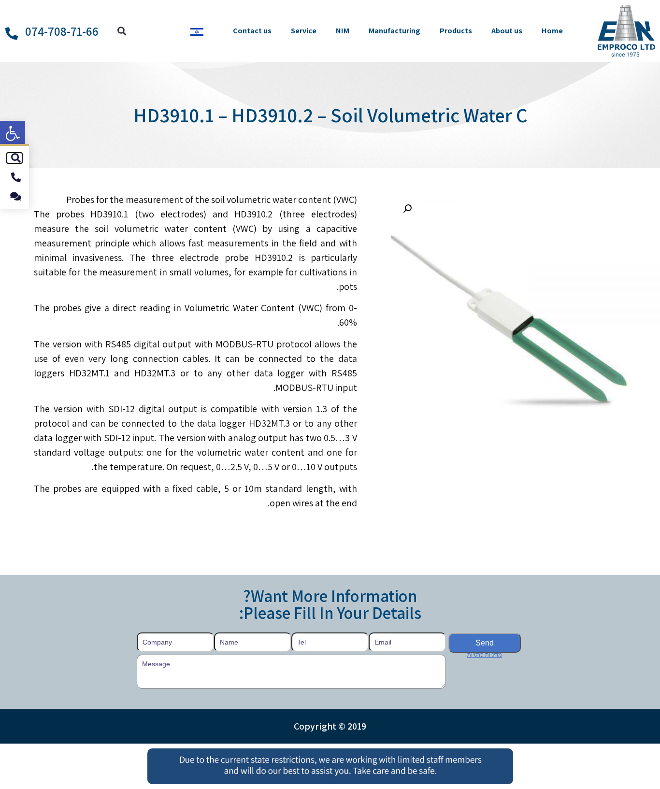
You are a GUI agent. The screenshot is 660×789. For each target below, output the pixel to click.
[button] (12, 133)
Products (456, 31)
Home (552, 31)
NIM (342, 31)
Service (303, 31)
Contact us (252, 31)
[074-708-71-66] (11, 33)
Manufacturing (394, 31)
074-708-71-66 (62, 31)
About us (506, 31)
